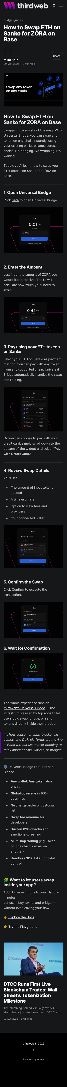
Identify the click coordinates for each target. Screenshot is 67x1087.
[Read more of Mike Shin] (8, 50)
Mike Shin (11, 60)
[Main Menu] (61, 5)
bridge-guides (13, 20)
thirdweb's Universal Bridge (24, 708)
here (15, 200)
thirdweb (28, 1043)
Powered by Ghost (33, 1059)
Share (56, 55)
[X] (33, 1050)
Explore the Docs (21, 917)
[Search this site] (54, 6)
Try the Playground (22, 927)
